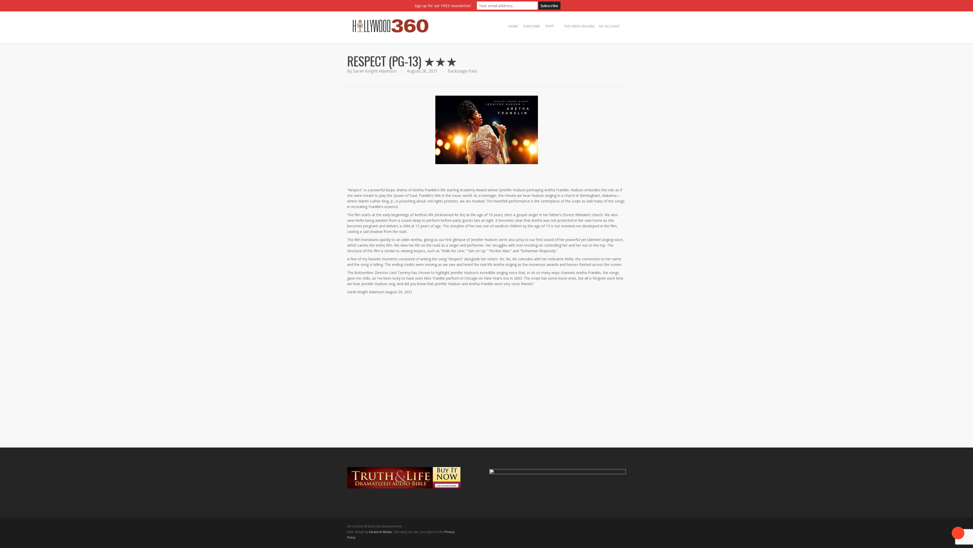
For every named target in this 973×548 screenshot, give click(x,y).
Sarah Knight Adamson (375, 71)
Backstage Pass (462, 71)
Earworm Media (380, 532)
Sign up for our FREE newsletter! (443, 5)
